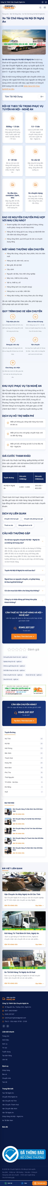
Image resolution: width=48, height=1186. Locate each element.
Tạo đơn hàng (7, 1055)
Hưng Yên (23, 763)
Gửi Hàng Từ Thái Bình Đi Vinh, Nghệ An (21, 933)
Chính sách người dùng (28, 1175)
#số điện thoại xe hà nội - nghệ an (14, 670)
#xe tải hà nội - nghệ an (11, 679)
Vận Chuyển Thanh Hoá (10, 1105)
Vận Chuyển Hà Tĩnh (9, 1101)
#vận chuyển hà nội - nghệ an (13, 675)
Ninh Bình (23, 768)
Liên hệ (4, 1059)
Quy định (5, 1172)
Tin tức (4, 1048)
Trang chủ (5, 14)
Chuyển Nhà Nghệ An (9, 1097)
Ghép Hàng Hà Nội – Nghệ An (12, 1116)
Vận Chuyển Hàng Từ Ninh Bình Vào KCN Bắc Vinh (28, 849)
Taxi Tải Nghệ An (8, 1093)
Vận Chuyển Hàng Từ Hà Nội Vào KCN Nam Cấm (27, 820)
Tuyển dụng (6, 1052)
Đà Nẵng (23, 787)
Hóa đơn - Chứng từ (31, 1172)
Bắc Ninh (23, 753)
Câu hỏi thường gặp (8, 1177)
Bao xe (4, 1074)
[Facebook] (42, 2)
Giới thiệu (5, 1040)
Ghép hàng (6, 1070)
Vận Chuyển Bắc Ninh (9, 1108)
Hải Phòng (23, 748)
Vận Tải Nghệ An (8, 1112)
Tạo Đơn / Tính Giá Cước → (24, 636)
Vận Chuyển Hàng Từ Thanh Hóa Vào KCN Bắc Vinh (28, 839)
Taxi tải (4, 1082)
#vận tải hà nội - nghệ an (34, 675)
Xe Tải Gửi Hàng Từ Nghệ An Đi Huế (19, 972)
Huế (23, 792)
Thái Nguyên (23, 777)
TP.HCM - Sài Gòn (23, 782)
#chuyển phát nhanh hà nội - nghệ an (15, 657)
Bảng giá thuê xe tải (25, 525)
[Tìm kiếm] (40, 7)
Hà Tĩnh (23, 739)
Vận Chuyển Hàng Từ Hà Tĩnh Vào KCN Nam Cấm (27, 829)
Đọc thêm (39, 905)
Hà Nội (23, 743)
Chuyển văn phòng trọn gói (33, 519)
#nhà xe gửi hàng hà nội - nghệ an (14, 666)
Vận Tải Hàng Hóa (15, 14)
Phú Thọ (23, 772)
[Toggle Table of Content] (40, 97)
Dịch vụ (4, 1044)
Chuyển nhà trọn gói (11, 519)
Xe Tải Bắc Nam (7, 1120)
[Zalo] (46, 2)
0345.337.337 (26, 627)
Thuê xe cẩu (8, 525)
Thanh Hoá (23, 758)
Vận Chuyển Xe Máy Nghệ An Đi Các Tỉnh (22, 894)
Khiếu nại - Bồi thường (16, 1172)
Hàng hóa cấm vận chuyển (10, 1175)
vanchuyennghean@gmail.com (15, 1018)
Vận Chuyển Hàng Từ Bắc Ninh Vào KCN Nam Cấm (28, 810)
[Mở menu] (44, 7)
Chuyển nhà (6, 1078)
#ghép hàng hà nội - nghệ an (13, 661)
